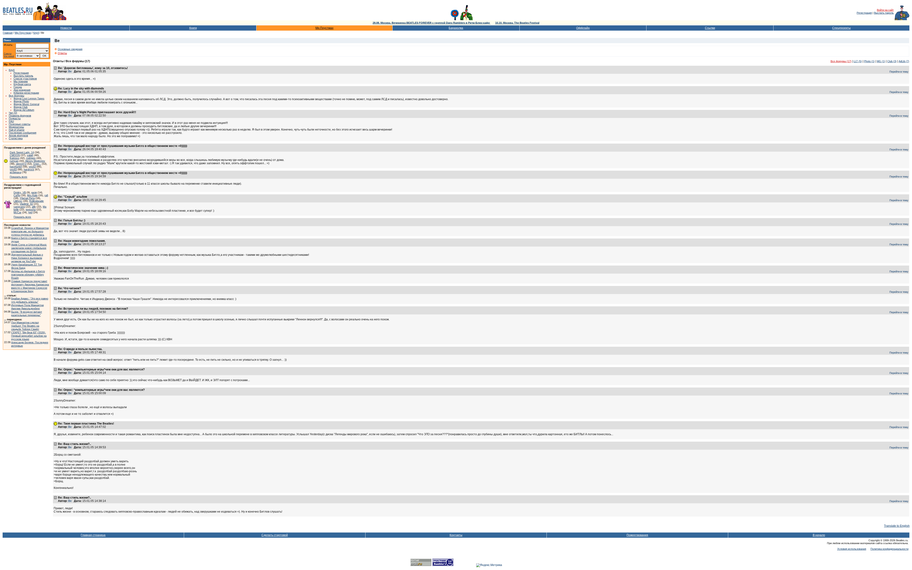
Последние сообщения (22, 132)
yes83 (32, 166)
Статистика (16, 138)
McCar (17, 212)
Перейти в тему (898, 71)
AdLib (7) (904, 61)
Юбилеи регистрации (26, 92)
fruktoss (14, 158)
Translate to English (897, 526)
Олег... (37, 163)
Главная (8, 32)
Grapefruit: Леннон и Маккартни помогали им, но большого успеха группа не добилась (30, 231)
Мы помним (21, 81)
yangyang (19, 206)
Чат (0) (13, 112)
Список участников (25, 78)
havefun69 (16, 166)
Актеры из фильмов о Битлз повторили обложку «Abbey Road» (28, 274)
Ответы (62, 53)
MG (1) (881, 61)
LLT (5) (858, 61)
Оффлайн (583, 28)
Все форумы (16, 95)
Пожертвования (637, 535)
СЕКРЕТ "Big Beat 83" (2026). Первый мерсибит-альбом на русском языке (29, 336)
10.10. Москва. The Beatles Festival (517, 22)
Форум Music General (26, 104)
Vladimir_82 (26, 203)
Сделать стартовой (274, 535)
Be (70, 71)
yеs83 (13, 169)
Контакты (456, 535)
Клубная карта (22, 84)
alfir (34, 206)
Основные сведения (70, 49)
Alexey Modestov (35, 160)
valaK (30, 155)
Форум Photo (21, 101)
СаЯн (17, 195)
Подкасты (15, 118)
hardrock (29, 169)
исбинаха (15, 172)
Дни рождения (22, 90)
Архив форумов (18, 135)
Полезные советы (19, 124)
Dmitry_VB (20, 192)
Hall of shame (16, 129)
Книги (193, 28)
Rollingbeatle (36, 201)
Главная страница (93, 535)
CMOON (15, 155)
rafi (46, 195)
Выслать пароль (884, 12)
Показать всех (18, 176)
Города (18, 87)
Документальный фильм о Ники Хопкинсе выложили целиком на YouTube (27, 258)
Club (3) (892, 61)
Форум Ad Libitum (24, 109)
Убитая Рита (27, 198)
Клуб (36, 32)
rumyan (14, 160)
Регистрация (864, 12)
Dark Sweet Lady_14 (22, 152)
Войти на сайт (885, 10)
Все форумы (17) (841, 61)
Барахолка (456, 28)
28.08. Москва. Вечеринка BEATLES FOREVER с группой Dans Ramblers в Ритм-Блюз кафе (431, 22)
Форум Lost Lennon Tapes (29, 98)
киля (34, 192)
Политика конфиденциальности (889, 548)
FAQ (11, 121)
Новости (66, 28)
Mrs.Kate (32, 195)
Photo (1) (869, 61)
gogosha (31, 209)
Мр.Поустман (324, 28)
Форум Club (21, 107)
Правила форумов (20, 115)
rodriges (31, 158)
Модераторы (16, 127)
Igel (30, 212)
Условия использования (851, 548)
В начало (819, 535)
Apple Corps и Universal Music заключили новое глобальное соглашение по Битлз (29, 248)
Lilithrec (18, 201)
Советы (7, 54)
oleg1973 (21, 163)
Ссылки (710, 28)
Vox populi (9, 56)
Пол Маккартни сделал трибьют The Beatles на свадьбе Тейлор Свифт (25, 326)
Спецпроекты (841, 28)
